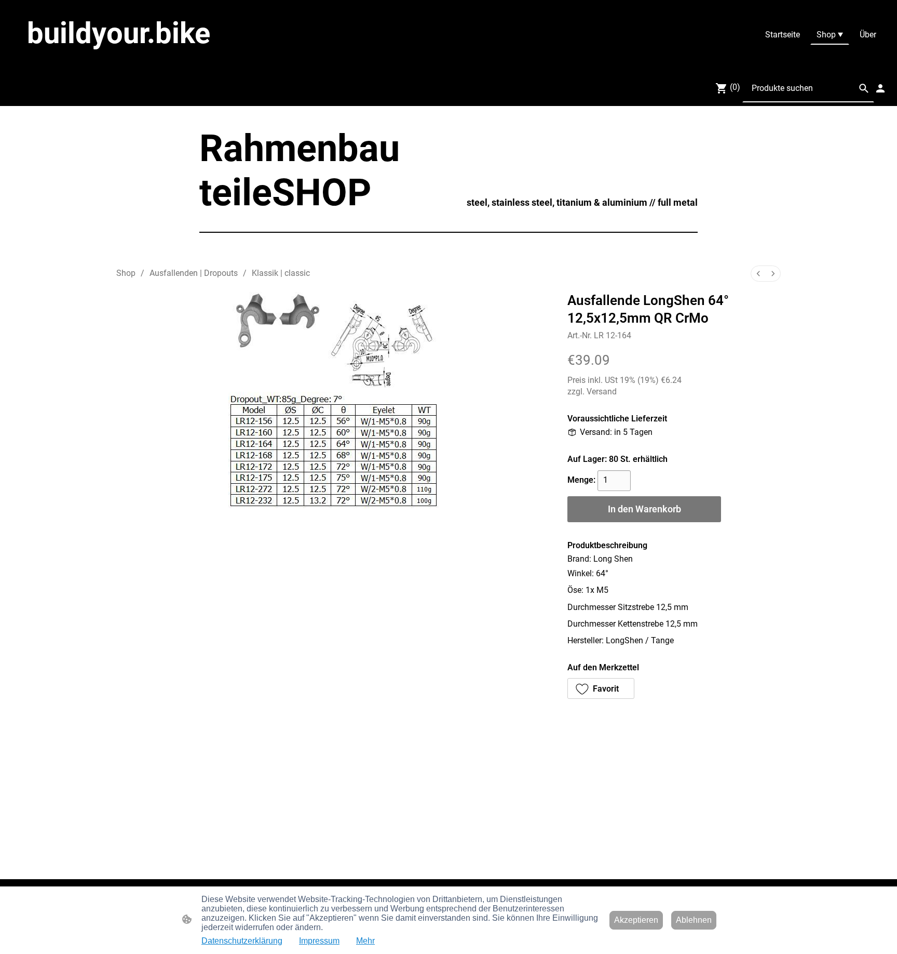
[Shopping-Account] (880, 88)
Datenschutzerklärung (241, 940)
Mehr (365, 940)
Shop (125, 273)
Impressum (319, 940)
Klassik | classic (281, 273)
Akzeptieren (636, 920)
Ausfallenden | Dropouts (194, 273)
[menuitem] (758, 273)
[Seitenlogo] (155, 60)
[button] (864, 88)
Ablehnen (694, 920)
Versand (602, 391)
